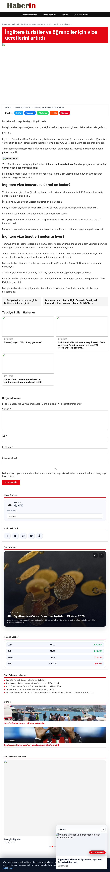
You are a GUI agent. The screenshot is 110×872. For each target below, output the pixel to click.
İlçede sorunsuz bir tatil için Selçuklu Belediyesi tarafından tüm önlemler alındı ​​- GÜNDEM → (71, 301)
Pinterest (64, 113)
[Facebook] (7, 536)
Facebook (30, 113)
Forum (65, 14)
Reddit (54, 113)
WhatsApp (43, 113)
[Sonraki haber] (101, 555)
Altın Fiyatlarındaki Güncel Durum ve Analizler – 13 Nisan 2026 (33, 686)
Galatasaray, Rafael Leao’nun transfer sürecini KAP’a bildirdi (32, 683)
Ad (4, 435)
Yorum (6, 409)
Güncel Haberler (29, 14)
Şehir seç (12, 510)
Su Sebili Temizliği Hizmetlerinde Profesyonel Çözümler (30, 689)
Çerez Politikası (81, 14)
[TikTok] (39, 536)
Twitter (18, 113)
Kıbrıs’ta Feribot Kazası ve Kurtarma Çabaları (25, 680)
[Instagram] (23, 536)
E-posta (7, 447)
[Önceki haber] (95, 555)
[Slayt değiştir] (50, 846)
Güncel (15, 24)
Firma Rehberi (49, 14)
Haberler (6, 24)
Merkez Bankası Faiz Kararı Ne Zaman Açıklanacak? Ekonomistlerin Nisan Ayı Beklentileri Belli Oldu (49, 692)
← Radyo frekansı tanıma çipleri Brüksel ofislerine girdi (21, 301)
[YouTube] (31, 536)
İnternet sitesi (9, 458)
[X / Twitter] (15, 536)
